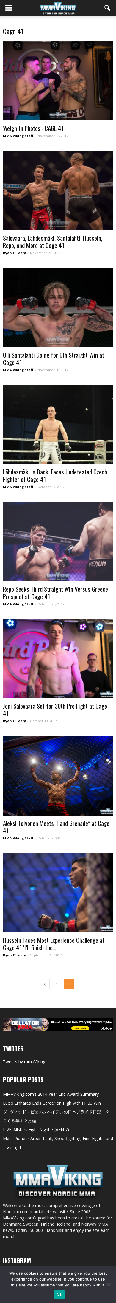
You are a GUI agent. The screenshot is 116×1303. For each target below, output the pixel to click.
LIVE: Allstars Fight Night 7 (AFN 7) (36, 1129)
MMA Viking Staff (18, 135)
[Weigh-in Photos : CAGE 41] (58, 80)
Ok (59, 1294)
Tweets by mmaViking (24, 1061)
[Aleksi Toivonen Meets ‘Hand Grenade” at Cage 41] (58, 775)
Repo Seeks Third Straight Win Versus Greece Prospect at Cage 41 (55, 592)
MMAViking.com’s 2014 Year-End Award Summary (51, 1094)
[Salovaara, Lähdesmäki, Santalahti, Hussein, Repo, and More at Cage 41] (58, 190)
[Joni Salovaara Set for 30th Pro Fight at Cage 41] (58, 658)
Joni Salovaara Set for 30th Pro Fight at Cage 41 (55, 709)
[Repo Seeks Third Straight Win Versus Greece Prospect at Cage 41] (58, 541)
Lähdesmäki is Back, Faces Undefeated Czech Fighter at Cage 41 (55, 475)
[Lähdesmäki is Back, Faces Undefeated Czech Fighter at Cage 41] (58, 424)
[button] (107, 8)
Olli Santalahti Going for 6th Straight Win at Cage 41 (53, 358)
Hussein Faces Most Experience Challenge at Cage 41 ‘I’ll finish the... (53, 943)
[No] (109, 1284)
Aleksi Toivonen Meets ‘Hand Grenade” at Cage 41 (56, 826)
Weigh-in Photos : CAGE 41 (33, 128)
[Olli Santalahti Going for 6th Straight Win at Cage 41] (58, 307)
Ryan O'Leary (14, 253)
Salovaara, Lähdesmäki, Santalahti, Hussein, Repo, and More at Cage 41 (52, 241)
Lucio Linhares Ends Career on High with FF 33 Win (52, 1103)
